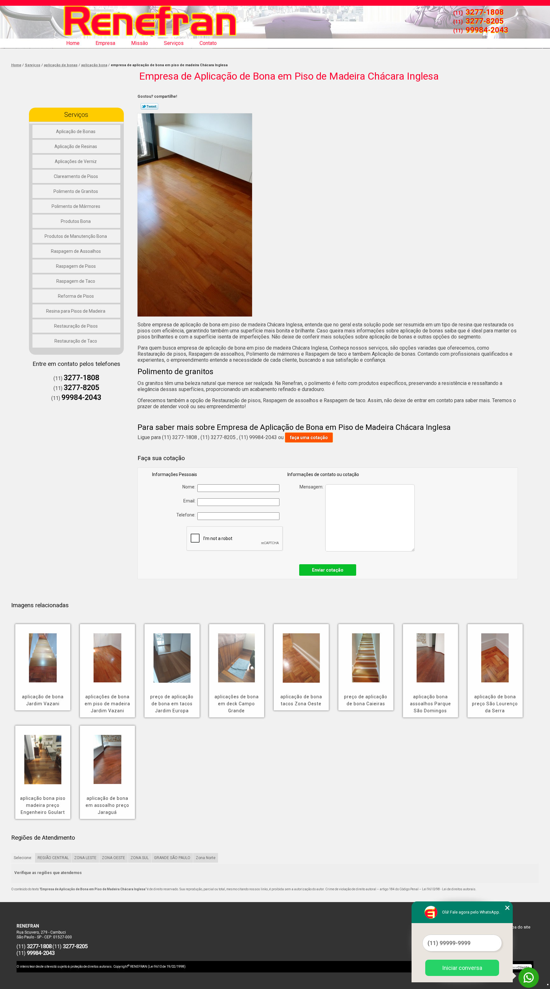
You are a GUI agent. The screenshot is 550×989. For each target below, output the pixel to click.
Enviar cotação (327, 570)
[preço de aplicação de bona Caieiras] (365, 653)
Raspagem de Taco (75, 281)
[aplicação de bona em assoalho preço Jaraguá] (107, 755)
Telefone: (186, 514)
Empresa (105, 43)
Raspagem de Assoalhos (76, 251)
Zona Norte (205, 858)
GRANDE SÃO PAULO (172, 858)
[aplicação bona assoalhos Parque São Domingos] (430, 653)
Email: (190, 500)
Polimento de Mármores (76, 206)
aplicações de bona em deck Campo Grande (237, 703)
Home (73, 43)
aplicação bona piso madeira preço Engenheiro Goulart (43, 805)
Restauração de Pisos (76, 326)
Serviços (174, 43)
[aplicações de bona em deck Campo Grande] (236, 653)
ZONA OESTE (113, 858)
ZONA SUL (139, 858)
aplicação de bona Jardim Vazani (43, 700)
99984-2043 (487, 29)
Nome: (189, 486)
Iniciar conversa (462, 967)
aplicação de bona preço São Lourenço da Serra (495, 703)
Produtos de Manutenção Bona (76, 236)
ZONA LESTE (85, 858)
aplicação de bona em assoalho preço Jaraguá (107, 805)
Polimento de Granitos (75, 191)
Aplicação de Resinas (75, 146)
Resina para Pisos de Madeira (75, 311)
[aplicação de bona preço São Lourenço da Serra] (495, 653)
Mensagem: (312, 486)
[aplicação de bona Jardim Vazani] (42, 653)
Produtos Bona (76, 221)
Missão (139, 43)
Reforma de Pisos (76, 296)
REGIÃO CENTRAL (53, 858)
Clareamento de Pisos (76, 176)
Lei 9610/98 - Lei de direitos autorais (449, 889)
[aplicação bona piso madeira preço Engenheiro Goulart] (42, 755)
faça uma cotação (309, 437)
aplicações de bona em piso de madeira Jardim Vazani (107, 703)
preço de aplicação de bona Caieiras (365, 700)
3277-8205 (485, 21)
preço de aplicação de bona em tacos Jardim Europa (172, 703)
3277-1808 (485, 12)
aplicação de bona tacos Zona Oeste (301, 700)
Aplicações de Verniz (76, 161)
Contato (208, 43)
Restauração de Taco (75, 341)
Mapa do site (518, 927)
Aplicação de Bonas (75, 131)
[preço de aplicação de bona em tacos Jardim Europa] (172, 653)
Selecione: (23, 858)
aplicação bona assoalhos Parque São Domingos (430, 703)
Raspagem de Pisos (76, 266)
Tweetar (149, 106)
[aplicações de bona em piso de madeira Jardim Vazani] (107, 653)
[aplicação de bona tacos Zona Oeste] (301, 653)
